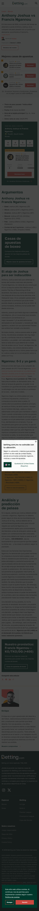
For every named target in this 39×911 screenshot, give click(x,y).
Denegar (9, 902)
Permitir (24, 902)
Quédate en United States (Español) (24, 465)
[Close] (36, 441)
